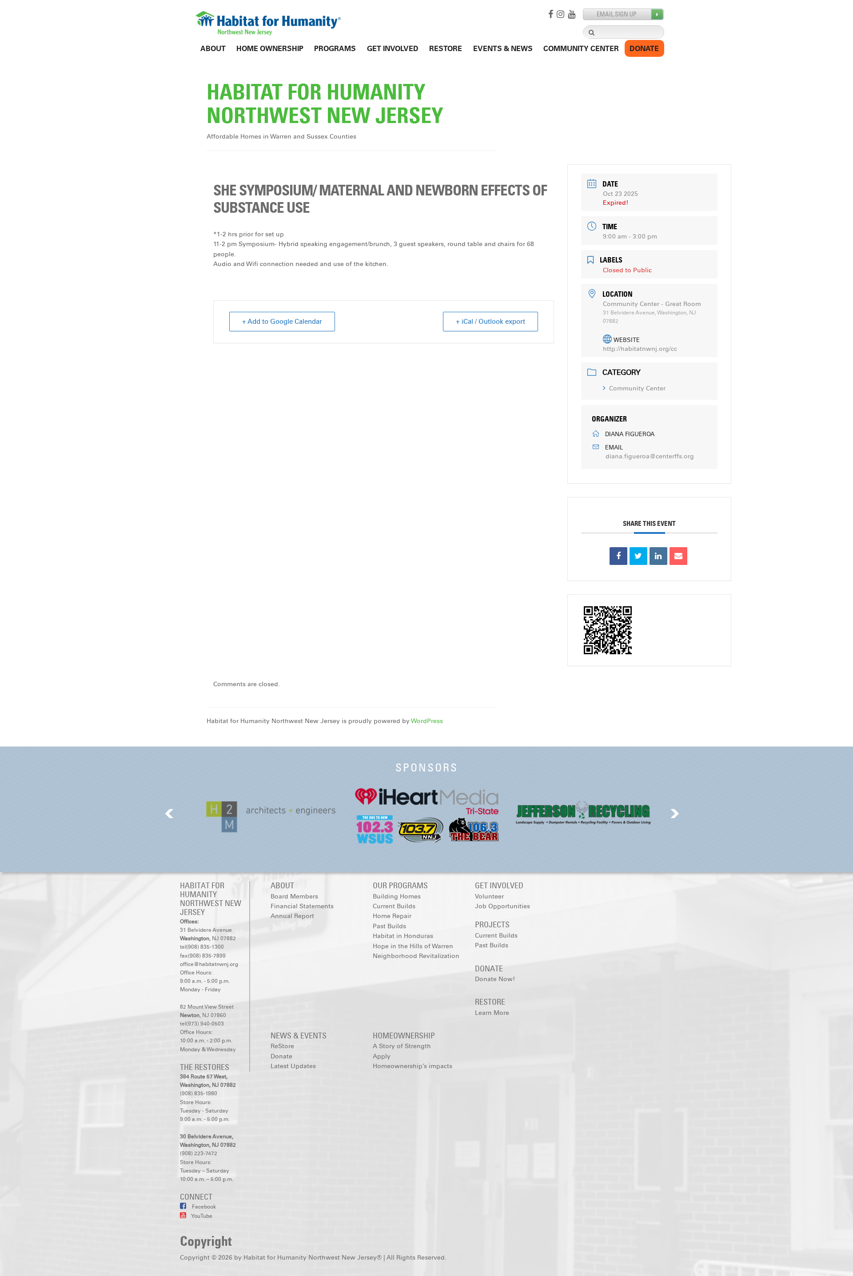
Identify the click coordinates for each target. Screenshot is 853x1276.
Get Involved (393, 48)
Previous (169, 813)
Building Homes (397, 896)
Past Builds (389, 926)
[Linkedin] (658, 556)
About (213, 48)
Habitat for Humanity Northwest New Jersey (325, 104)
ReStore (445, 48)
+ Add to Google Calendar (282, 322)
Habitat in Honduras (403, 936)
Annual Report (292, 916)
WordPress (427, 721)
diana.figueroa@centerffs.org (650, 456)
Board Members (294, 896)
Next (675, 813)
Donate (644, 48)
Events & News (503, 48)
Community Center (581, 48)
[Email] (678, 556)
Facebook (203, 1207)
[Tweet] (638, 556)
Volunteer (489, 896)
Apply (382, 1056)
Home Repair (392, 916)
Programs (335, 48)
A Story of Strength (402, 1046)
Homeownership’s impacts (412, 1066)
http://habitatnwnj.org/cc (640, 349)
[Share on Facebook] (618, 556)
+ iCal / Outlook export (490, 322)
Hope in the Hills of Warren (413, 946)
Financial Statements (302, 906)
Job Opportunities (502, 906)
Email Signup (623, 14)
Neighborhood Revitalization (416, 956)
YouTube (201, 1216)
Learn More (492, 1013)
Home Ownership (269, 48)
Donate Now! (495, 979)
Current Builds (394, 906)
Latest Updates (293, 1066)
